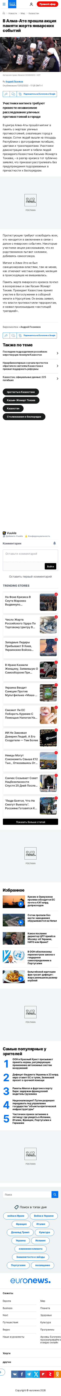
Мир (23, 13)
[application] (30, 54)
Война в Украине (44, 1215)
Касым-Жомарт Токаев (21, 400)
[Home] (4, 13)
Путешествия (10, 1322)
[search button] (55, 1194)
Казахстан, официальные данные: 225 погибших (24, 379)
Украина (21, 1240)
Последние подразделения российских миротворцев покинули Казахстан (25, 353)
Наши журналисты (13, 1336)
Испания (40, 1240)
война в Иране (15, 1215)
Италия (40, 1223)
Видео (6, 1329)
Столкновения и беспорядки (24, 416)
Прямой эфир (47, 4)
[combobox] (30, 1194)
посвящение (42, 1265)
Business (7, 1307)
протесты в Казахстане (21, 391)
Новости (12, 13)
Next (5, 1315)
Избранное (14, 890)
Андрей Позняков (14, 81)
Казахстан (34, 13)
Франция (21, 1223)
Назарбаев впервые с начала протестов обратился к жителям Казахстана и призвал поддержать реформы (25, 365)
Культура (44, 1232)
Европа (7, 1300)
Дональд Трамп (20, 1232)
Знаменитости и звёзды (30, 1256)
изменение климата (30, 1248)
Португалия (18, 1265)
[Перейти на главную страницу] (12, 4)
